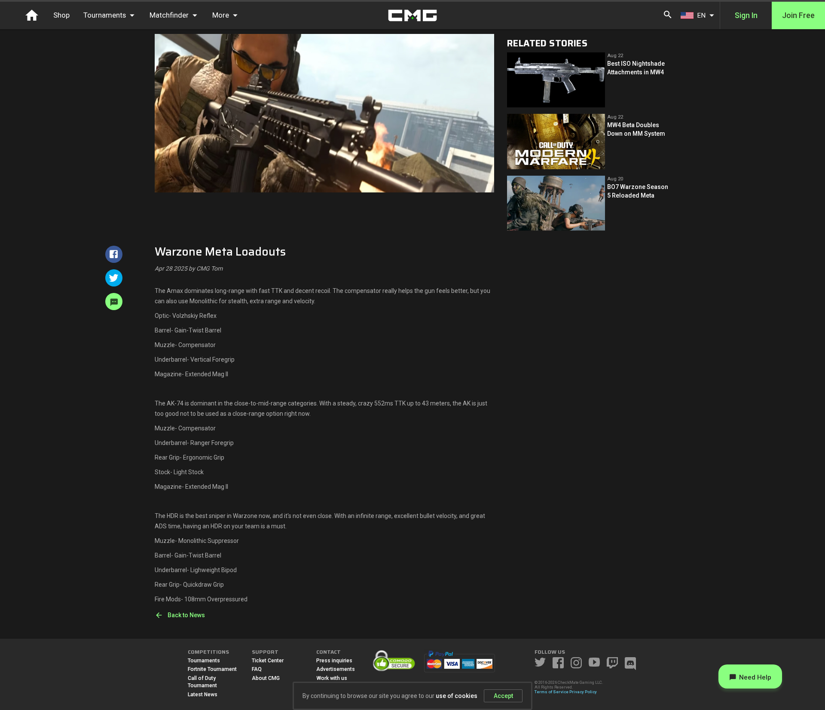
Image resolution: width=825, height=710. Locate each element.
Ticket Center (268, 661)
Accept (503, 695)
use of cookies (456, 695)
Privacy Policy (583, 691)
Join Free (798, 15)
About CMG (266, 678)
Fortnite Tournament (212, 669)
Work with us (331, 678)
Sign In (746, 15)
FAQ (257, 669)
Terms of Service (551, 691)
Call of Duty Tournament (202, 682)
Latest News (202, 695)
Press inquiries (334, 661)
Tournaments (204, 661)
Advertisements (335, 669)
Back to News (186, 615)
